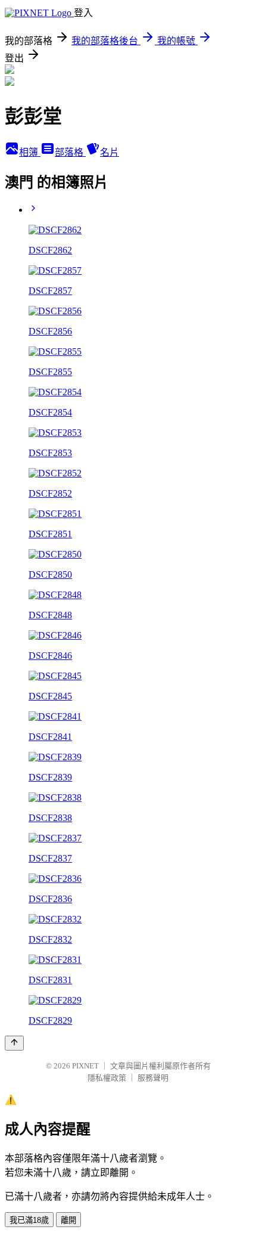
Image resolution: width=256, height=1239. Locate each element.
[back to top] (14, 1043)
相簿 (29, 152)
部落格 (70, 152)
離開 (68, 1220)
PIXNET (85, 1065)
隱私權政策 (107, 1077)
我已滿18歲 (29, 1220)
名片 (109, 152)
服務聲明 (153, 1077)
